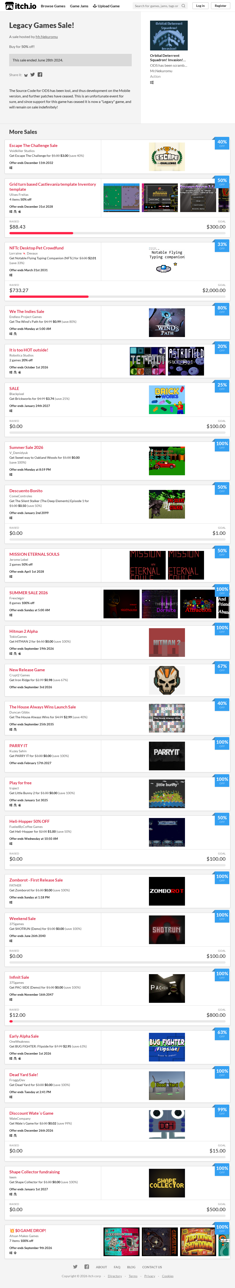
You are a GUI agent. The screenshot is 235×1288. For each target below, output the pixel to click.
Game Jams (79, 6)
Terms (133, 1276)
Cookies (167, 1276)
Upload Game (109, 6)
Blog (131, 1267)
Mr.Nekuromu (47, 36)
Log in (200, 6)
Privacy (149, 1276)
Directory (115, 1276)
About (101, 1267)
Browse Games (53, 6)
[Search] (183, 5)
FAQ (117, 1267)
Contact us (152, 1267)
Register (221, 6)
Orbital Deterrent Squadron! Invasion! (166, 57)
